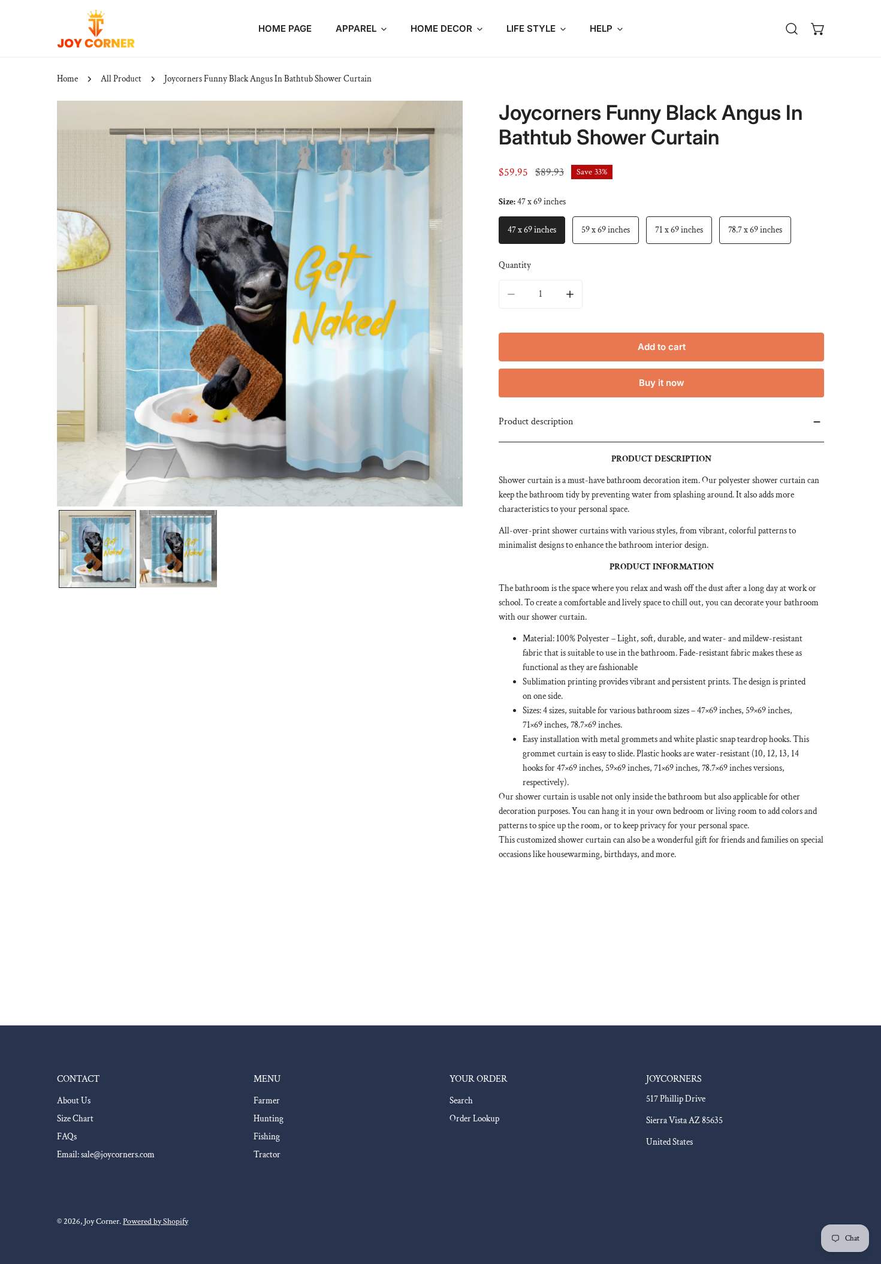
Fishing (267, 1136)
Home (67, 79)
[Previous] (85, 305)
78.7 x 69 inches (755, 230)
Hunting (268, 1118)
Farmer (267, 1100)
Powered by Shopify (155, 1221)
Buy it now (661, 382)
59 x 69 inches (605, 230)
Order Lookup (474, 1118)
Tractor (267, 1154)
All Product (121, 79)
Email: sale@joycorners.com (106, 1154)
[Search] (792, 29)
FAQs (67, 1136)
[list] (260, 303)
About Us (73, 1100)
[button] (361, 28)
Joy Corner (101, 1221)
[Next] (434, 305)
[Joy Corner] (96, 28)
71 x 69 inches (679, 230)
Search (461, 1100)
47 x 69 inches (532, 230)
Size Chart (75, 1118)
